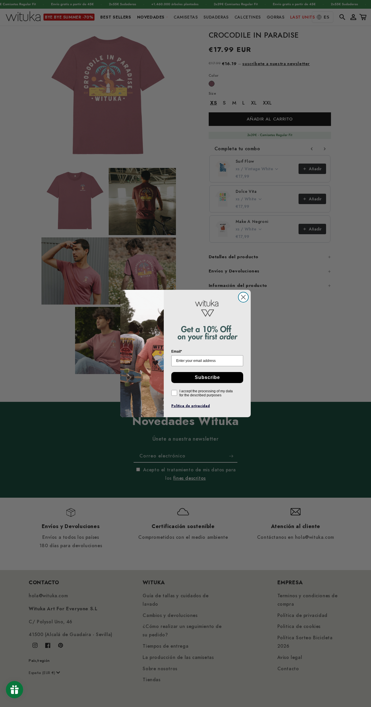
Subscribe (207, 377)
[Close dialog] (243, 297)
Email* (176, 351)
